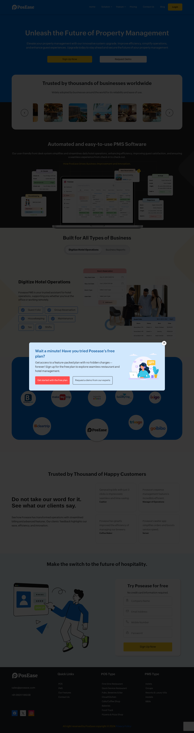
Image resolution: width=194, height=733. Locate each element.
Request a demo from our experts (92, 380)
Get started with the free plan (52, 380)
